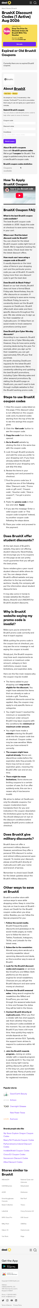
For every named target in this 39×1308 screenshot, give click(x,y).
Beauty (15, 93)
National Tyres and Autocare (27, 1181)
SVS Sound (24, 1217)
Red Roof (24, 1198)
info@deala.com (11, 1296)
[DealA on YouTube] (11, 1300)
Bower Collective (7, 1205)
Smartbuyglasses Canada (8, 1200)
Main (3, 8)
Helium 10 (5, 1230)
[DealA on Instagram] (7, 1300)
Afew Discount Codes (12, 1162)
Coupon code (8, 120)
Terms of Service (7, 1305)
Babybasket (25, 1186)
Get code (19, 44)
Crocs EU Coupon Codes (14, 1154)
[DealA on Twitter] (3, 1300)
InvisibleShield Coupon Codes (16, 1150)
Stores (8, 8)
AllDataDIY (5, 1180)
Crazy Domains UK (27, 1211)
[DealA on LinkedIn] (16, 1300)
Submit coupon (10, 141)
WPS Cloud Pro (7, 1217)
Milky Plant (5, 1224)
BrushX (19, 89)
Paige (22, 1236)
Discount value (8, 126)
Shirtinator (24, 1192)
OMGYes (23, 1224)
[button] (19, 33)
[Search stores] (35, 3)
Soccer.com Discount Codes (15, 1158)
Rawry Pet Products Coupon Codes (18, 1140)
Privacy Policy (17, 1305)
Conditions (7, 132)
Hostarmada (25, 1230)
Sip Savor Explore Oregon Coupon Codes (18, 1134)
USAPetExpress (7, 1186)
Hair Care (7, 93)
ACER (4, 1192)
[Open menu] (31, 3)
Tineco (23, 1205)
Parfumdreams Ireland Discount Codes (17, 1145)
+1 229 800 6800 (11, 1294)
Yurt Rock (5, 1236)
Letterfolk (5, 1211)
